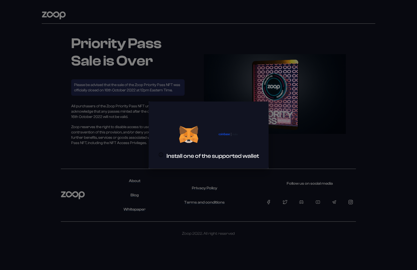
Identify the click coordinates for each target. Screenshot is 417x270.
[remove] (189, 134)
